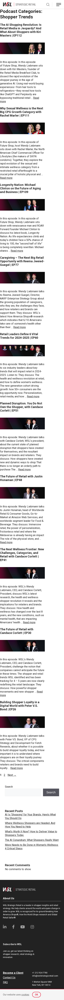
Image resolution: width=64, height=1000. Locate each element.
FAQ (5, 982)
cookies (25, 994)
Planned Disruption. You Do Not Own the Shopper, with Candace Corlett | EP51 (21, 407)
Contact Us (9, 977)
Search (9, 786)
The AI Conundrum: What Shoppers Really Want (32, 840)
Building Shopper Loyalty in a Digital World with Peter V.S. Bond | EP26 (19, 705)
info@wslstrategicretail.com (45, 976)
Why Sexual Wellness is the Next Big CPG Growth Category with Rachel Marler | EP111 (21, 112)
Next (12, 775)
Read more (6, 177)
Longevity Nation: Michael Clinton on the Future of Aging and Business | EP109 (20, 188)
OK (36, 994)
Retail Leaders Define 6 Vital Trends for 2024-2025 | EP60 (19, 335)
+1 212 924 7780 (39, 973)
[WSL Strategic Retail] (19, 4)
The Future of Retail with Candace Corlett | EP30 (16, 631)
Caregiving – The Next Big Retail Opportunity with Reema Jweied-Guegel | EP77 (22, 261)
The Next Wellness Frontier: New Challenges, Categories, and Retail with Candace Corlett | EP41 (22, 555)
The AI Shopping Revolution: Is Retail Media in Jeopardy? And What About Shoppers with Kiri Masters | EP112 (20, 30)
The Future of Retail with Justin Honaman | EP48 (21, 478)
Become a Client (13, 972)
